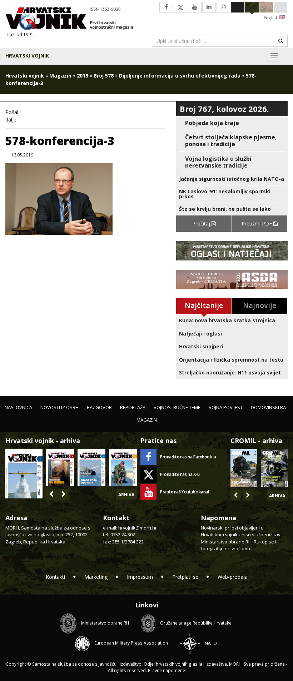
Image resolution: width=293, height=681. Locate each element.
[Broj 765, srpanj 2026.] (60, 467)
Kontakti (55, 576)
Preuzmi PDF (257, 223)
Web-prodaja (233, 576)
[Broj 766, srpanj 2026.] (24, 473)
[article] (232, 123)
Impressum (140, 576)
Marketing (96, 576)
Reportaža (132, 407)
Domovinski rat (269, 407)
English (271, 18)
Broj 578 (104, 75)
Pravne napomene (166, 670)
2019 (82, 75)
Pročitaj (202, 223)
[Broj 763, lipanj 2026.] (123, 467)
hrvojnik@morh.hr (137, 528)
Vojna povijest (226, 407)
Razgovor (99, 407)
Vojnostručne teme (177, 407)
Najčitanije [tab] (204, 305)
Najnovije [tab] (259, 305)
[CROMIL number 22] (274, 468)
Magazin (60, 75)
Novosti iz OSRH (59, 407)
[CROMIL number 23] (243, 468)
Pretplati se (185, 576)
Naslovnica (18, 407)
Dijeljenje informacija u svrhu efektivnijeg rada (179, 75)
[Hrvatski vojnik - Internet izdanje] (73, 19)
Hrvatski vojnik (27, 55)
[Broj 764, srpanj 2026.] (91, 467)
